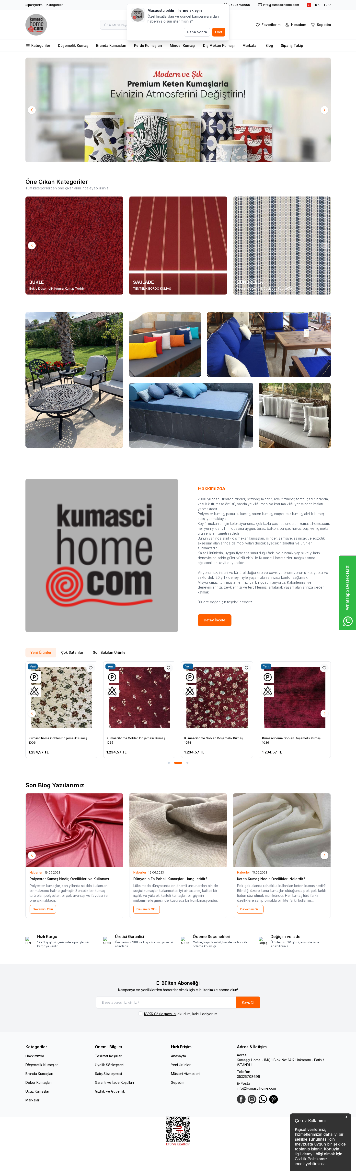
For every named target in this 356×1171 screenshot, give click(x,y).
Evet (218, 32)
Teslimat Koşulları (108, 1056)
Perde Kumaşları (148, 45)
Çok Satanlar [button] (72, 652)
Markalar (250, 45)
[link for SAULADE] (178, 246)
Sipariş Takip (292, 45)
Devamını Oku (43, 909)
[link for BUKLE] (74, 246)
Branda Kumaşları (111, 45)
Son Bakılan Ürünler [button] (110, 652)
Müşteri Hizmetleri (185, 1074)
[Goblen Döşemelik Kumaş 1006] (61, 697)
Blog (269, 45)
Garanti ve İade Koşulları (114, 1082)
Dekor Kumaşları (38, 1082)
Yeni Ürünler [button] (40, 652)
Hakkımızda (34, 1056)
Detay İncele (214, 620)
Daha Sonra (197, 32)
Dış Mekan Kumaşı (219, 45)
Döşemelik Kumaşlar (41, 1065)
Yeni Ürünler (181, 1065)
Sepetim (177, 1082)
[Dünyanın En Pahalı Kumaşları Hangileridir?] (178, 830)
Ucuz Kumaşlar (37, 1091)
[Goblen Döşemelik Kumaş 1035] (139, 697)
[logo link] (36, 25)
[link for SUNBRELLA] (282, 246)
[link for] (178, 110)
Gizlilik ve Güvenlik (110, 1091)
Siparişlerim (34, 5)
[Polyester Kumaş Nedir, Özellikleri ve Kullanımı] (74, 830)
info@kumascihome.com (256, 1088)
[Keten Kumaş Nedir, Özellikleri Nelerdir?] (282, 830)
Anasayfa (178, 1056)
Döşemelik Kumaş (73, 45)
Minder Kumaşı (182, 45)
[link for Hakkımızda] (101, 555)
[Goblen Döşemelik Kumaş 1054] (217, 697)
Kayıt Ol (248, 1002)
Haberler (36, 872)
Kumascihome (39, 738)
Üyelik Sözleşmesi (109, 1065)
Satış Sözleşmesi (108, 1074)
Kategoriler (54, 5)
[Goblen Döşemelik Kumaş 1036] (295, 697)
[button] (32, 110)
